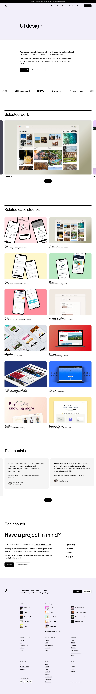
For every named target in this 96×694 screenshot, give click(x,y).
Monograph (27, 617)
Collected (27, 607)
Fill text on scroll (79, 617)
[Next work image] (49, 181)
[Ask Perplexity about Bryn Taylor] (24, 681)
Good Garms (23, 669)
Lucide (26, 612)
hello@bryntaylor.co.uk (42, 544)
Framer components (76, 604)
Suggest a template (76, 652)
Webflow (45, 551)
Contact (79, 6)
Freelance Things (24, 666)
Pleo (53, 59)
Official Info (48, 681)
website (34, 549)
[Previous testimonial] (46, 500)
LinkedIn (69, 549)
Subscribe (48, 679)
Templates (72, 6)
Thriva (22, 64)
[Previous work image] (46, 181)
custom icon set (10, 551)
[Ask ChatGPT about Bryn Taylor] (21, 681)
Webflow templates (25, 604)
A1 (20, 664)
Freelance (73, 645)
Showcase (73, 647)
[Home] (5, 5)
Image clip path (79, 607)
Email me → (77, 591)
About (59, 6)
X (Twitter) (70, 544)
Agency (22, 640)
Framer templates (50, 604)
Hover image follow (80, 612)
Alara (51, 607)
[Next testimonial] (49, 500)
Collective (53, 626)
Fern (25, 626)
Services (65, 6)
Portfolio (22, 647)
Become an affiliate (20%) (53, 631)
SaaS (21, 650)
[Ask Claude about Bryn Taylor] (27, 681)
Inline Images (79, 621)
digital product (44, 549)
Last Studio (53, 621)
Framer (37, 551)
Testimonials (48, 676)
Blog (21, 642)
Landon (26, 621)
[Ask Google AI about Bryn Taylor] (30, 681)
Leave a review (74, 650)
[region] (48, 148)
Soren (51, 612)
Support (73, 655)
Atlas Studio (53, 617)
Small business (24, 645)
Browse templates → (38, 70)
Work (47, 6)
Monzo (68, 59)
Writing (53, 6)
